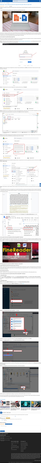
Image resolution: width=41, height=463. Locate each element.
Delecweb (40, 460)
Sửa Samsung (14, 455)
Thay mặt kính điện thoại (24, 454)
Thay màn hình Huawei (28, 458)
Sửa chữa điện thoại (13, 453)
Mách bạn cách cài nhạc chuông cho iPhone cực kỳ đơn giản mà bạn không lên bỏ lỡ (35, 409)
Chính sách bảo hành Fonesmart (15, 446)
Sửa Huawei (31, 455)
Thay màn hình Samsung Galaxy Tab (32, 456)
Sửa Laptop (21, 456)
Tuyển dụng (22, 451)
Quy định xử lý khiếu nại (23, 447)
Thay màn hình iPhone (34, 454)
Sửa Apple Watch (18, 456)
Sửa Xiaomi (18, 455)
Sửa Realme (28, 455)
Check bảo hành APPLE (14, 449)
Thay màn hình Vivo (33, 458)
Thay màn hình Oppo (16, 458)
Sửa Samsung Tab (13, 456)
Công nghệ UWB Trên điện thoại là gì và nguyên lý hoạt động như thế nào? (5, 409)
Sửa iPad (39, 455)
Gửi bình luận (2, 431)
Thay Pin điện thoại (29, 454)
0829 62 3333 (2, 440)
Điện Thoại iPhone (18, 453)
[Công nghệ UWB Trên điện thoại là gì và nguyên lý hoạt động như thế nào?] (5, 404)
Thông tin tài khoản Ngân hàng (24, 445)
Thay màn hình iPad (25, 456)
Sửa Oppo (21, 455)
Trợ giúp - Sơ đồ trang (23, 446)
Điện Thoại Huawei (37, 453)
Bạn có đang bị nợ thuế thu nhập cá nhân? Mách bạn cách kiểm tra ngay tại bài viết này (15, 409)
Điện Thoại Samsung (32, 453)
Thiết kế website (24, 455)
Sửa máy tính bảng (35, 455)
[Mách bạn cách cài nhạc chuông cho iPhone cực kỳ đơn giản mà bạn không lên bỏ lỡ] (36, 404)
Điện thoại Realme (27, 453)
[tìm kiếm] (27, 1)
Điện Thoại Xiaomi (23, 453)
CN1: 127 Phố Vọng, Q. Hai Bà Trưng (5, 436)
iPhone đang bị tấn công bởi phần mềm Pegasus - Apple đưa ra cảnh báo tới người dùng (25, 409)
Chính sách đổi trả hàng (14, 445)
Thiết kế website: (36, 460)
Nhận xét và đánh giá (3, 422)
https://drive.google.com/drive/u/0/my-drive (25, 41)
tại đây (23, 283)
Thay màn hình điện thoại (17, 454)
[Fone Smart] (1, 1)
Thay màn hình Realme (22, 458)
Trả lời (2, 420)
